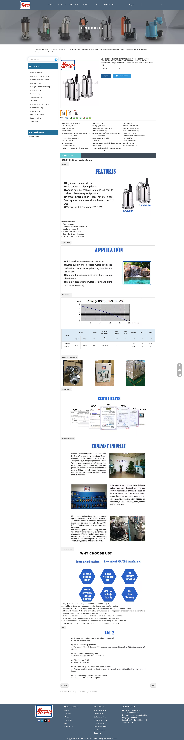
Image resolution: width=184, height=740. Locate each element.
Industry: (95, 133)
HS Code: (126, 146)
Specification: (127, 143)
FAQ (66, 723)
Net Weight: (66, 143)
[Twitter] (45, 720)
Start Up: (95, 131)
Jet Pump (33, 101)
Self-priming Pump (36, 97)
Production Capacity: (69, 148)
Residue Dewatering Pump (39, 104)
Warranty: (95, 123)
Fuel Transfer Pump (37, 114)
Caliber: (94, 141)
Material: (126, 126)
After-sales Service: (68, 123)
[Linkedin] (42, 720)
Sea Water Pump (36, 83)
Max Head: (126, 138)
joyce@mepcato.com (132, 710)
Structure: (95, 128)
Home (67, 710)
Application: (66, 133)
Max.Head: (126, 123)
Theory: (64, 138)
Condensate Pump (36, 108)
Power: (64, 131)
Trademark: (65, 146)
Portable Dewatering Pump (39, 80)
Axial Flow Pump (36, 90)
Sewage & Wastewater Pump (40, 87)
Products (68, 714)
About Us (68, 720)
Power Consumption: (99, 138)
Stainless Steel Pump (68, 691)
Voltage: (126, 141)
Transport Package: (98, 143)
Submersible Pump (36, 73)
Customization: (97, 148)
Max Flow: (65, 141)
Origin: (94, 146)
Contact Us (69, 726)
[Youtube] (49, 720)
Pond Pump (81, 691)
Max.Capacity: (66, 126)
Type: (125, 131)
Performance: (127, 136)
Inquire (106, 76)
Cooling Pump (35, 111)
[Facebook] (39, 720)
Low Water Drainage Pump (39, 76)
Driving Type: (96, 126)
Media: (125, 133)
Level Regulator (35, 118)
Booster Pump (35, 94)
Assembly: (126, 128)
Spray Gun (34, 121)
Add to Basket (123, 76)
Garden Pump (92, 691)
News (67, 717)
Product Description (70, 155)
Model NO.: (65, 128)
